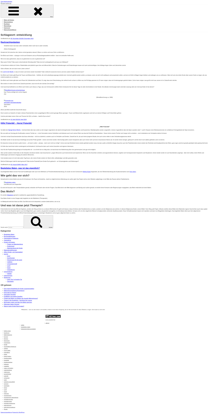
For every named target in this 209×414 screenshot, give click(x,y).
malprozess (7, 372)
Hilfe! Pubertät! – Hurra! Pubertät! (16, 123)
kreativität (6, 360)
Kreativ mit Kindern (9, 242)
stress (5, 387)
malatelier (6, 366)
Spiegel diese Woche (14, 130)
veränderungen (8, 401)
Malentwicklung (8, 22)
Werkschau (7, 277)
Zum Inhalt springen (6, 1)
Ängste (6, 409)
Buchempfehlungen (9, 236)
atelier (22, 325)
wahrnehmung (8, 275)
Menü (51, 16)
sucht (8, 266)
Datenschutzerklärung (10, 29)
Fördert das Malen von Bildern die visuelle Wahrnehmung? (21, 298)
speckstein (6, 385)
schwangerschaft (12, 264)
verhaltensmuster (8, 399)
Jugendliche (7, 240)
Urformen (6, 393)
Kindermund (10, 246)
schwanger (7, 378)
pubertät (6, 376)
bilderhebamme (8, 334)
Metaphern (10, 195)
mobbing (9, 262)
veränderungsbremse (9, 403)
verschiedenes (8, 271)
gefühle (6, 348)
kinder (5, 354)
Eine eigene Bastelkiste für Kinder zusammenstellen (19, 288)
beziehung (6, 333)
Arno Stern (133, 171)
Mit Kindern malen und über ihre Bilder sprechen (18, 302)
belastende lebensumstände (28, 329)
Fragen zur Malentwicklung (15, 244)
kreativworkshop (8, 362)
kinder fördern (7, 356)
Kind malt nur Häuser (10, 292)
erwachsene (7, 342)
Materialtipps (7, 26)
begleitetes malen (25, 327)
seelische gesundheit (9, 381)
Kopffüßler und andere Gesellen (13, 296)
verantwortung (7, 395)
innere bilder (7, 350)
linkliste (9, 273)
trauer (9, 267)
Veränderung (11, 269)
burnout (6, 336)
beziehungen (11, 258)
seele (5, 380)
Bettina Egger (87, 171)
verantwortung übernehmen (11, 397)
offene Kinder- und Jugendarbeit (13, 252)
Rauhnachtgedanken (10, 42)
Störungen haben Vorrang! (11, 304)
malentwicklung (8, 370)
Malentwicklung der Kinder (15, 248)
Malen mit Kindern (9, 20)
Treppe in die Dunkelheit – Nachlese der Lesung (18, 300)
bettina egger (7, 331)
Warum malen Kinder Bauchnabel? (14, 306)
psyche (6, 254)
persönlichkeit (7, 374)
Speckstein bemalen (10, 294)
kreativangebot (8, 358)
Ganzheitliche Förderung (11, 238)
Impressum (7, 27)
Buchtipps (7, 24)
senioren (6, 383)
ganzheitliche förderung (10, 346)
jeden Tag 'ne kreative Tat (14, 279)
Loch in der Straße (8, 72)
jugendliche (7, 352)
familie (5, 344)
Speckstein (10, 281)
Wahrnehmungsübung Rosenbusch (14, 290)
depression (7, 340)
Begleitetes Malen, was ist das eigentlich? (20, 168)
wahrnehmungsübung (9, 407)
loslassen (6, 364)
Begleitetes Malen (9, 234)
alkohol (47, 323)
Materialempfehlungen (10, 250)
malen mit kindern (8, 368)
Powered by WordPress (18, 412)
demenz (6, 338)
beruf (8, 256)
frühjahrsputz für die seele (14, 260)
